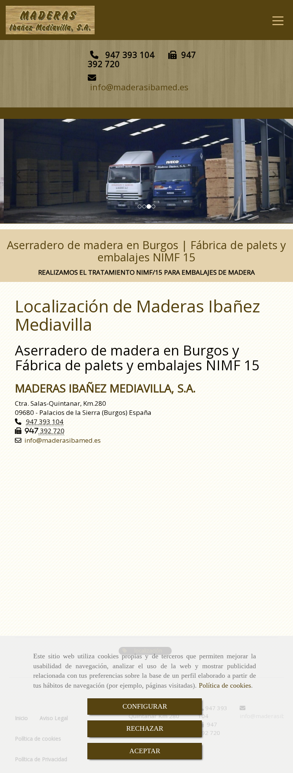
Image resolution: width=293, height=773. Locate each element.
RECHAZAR (144, 728)
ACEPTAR (144, 751)
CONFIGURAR (144, 706)
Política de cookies (225, 685)
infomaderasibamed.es (139, 87)
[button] (22, 171)
